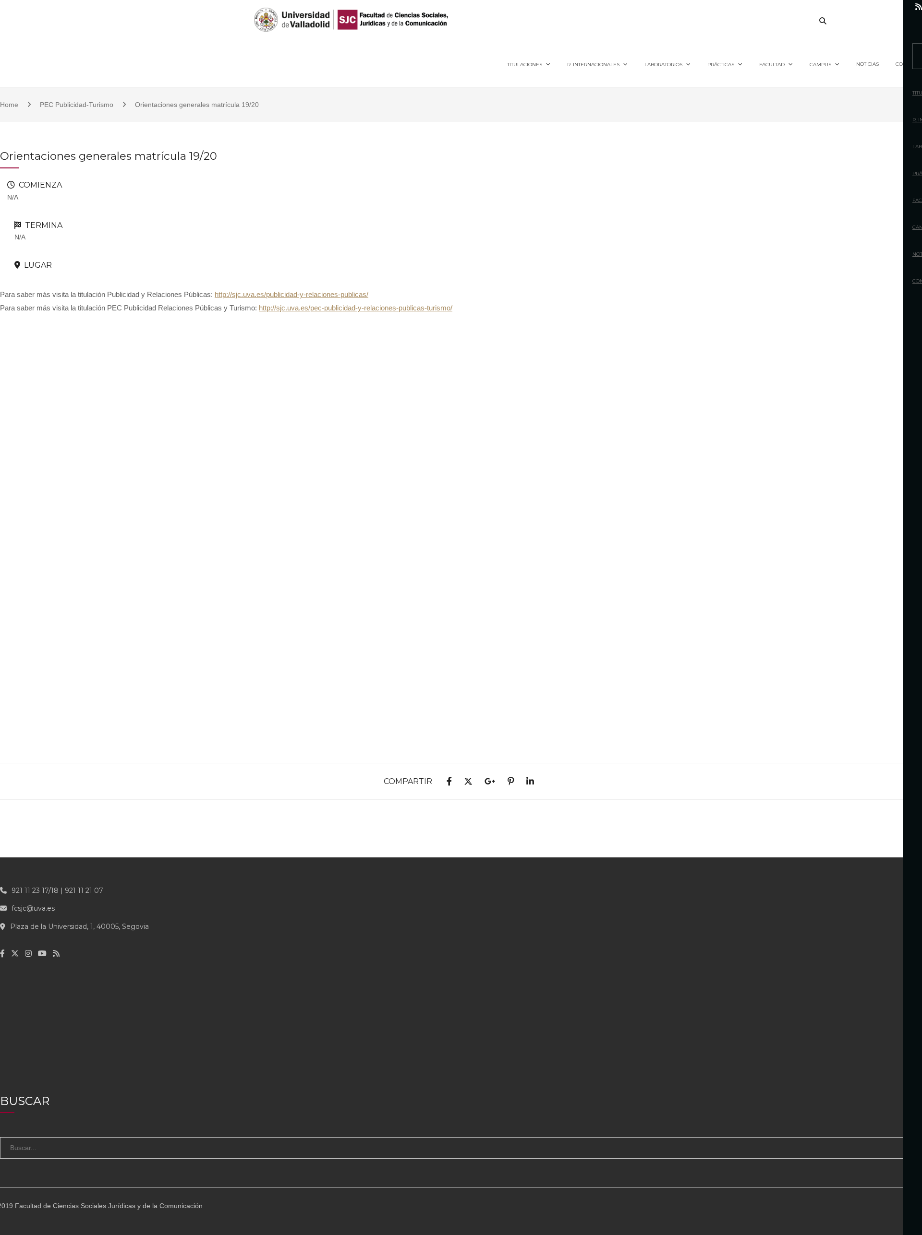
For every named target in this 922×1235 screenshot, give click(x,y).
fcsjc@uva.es (33, 908)
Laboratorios (663, 64)
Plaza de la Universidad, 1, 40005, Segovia (79, 926)
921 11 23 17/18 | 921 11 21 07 (57, 890)
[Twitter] (856, 7)
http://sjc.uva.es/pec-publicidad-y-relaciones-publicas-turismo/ (355, 308)
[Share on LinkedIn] (530, 782)
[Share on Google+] (490, 782)
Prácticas (720, 64)
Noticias (867, 64)
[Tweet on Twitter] (468, 782)
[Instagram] (876, 7)
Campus (820, 64)
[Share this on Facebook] (449, 782)
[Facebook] (836, 7)
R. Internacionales (593, 64)
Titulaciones (524, 64)
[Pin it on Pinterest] (511, 782)
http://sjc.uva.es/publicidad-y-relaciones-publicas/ (291, 294)
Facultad (772, 64)
